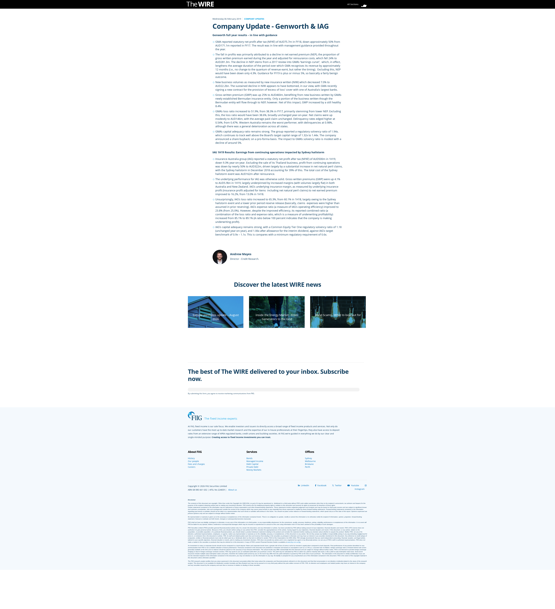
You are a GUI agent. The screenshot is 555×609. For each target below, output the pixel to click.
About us (232, 489)
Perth (307, 467)
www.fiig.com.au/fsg (293, 542)
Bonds (249, 458)
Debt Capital (252, 464)
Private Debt (252, 467)
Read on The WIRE (216, 324)
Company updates (254, 18)
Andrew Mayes (240, 254)
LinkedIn (304, 485)
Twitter (338, 485)
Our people (193, 461)
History (191, 458)
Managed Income (254, 461)
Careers (191, 467)
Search (365, 3)
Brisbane (309, 464)
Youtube (354, 485)
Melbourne (310, 461)
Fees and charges (196, 464)
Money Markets (253, 470)
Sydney (308, 458)
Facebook (321, 485)
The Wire (201, 4)
